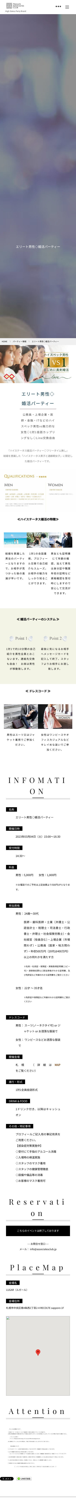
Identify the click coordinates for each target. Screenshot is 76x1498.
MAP (57, 1065)
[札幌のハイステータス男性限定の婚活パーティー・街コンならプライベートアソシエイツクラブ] (15, 5)
